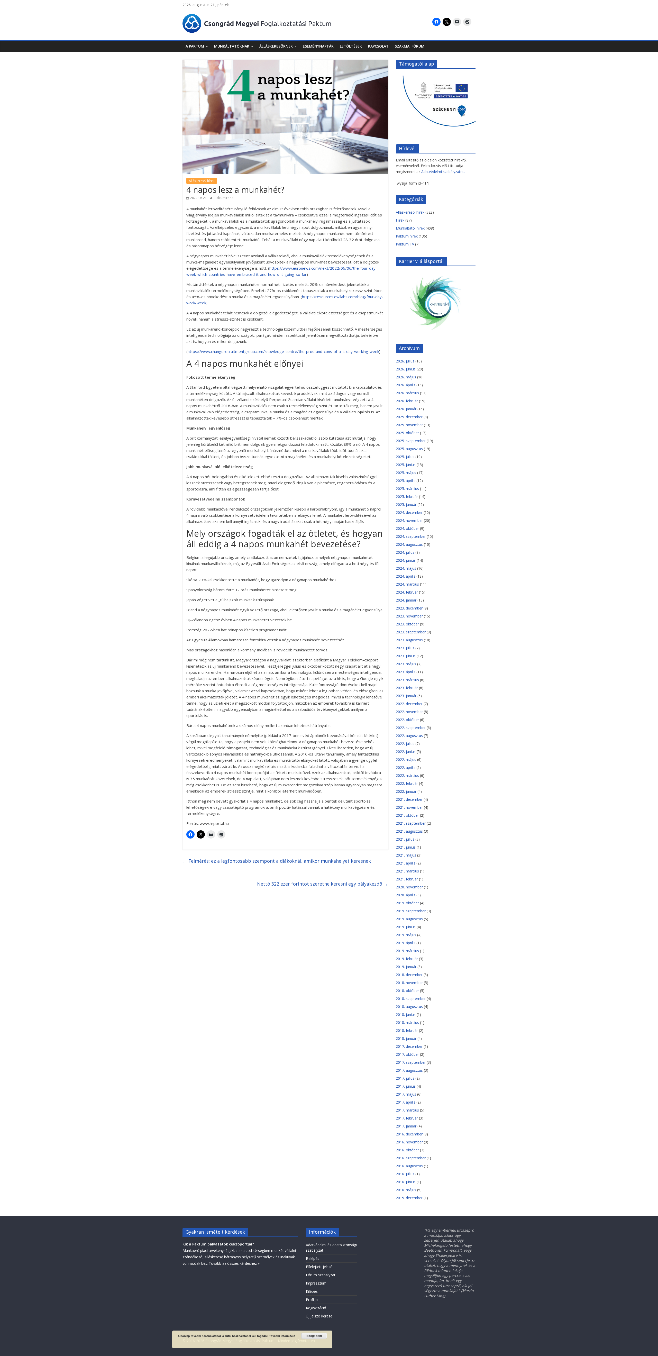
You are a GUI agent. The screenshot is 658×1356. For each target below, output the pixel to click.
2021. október (407, 815)
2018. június (406, 1014)
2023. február (407, 687)
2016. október (407, 1150)
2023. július (405, 647)
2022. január (406, 791)
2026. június (406, 369)
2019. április (405, 942)
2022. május (406, 759)
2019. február (407, 958)
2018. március (407, 1022)
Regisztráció (316, 1307)
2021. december (409, 799)
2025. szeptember (411, 440)
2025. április (405, 480)
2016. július (405, 1173)
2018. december (409, 974)
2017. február (407, 1118)
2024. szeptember (411, 536)
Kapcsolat (378, 46)
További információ (282, 1336)
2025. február (407, 496)
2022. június (406, 751)
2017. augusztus (409, 1070)
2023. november (409, 616)
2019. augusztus (409, 918)
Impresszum (316, 1283)
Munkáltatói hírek (410, 228)
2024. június (406, 560)
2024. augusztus (409, 544)
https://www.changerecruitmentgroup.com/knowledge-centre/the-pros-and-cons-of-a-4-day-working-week (283, 351)
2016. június (406, 1181)
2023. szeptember (411, 632)
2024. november (409, 520)
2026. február (407, 400)
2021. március (407, 871)
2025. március (407, 488)
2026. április (405, 385)
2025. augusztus (409, 448)
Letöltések (351, 46)
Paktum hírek (407, 236)
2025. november (409, 424)
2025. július (405, 456)
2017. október (407, 1054)
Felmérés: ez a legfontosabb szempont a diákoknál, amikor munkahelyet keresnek (276, 861)
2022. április (405, 767)
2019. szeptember (411, 910)
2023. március (407, 679)
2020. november (409, 887)
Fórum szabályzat (320, 1274)
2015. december (409, 1197)
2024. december (409, 512)
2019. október (407, 902)
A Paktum (195, 46)
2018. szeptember (411, 998)
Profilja (312, 1299)
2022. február (407, 783)
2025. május (406, 472)
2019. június (406, 926)
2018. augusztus (409, 1006)
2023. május (406, 663)
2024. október (407, 528)
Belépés (312, 1258)
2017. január (406, 1126)
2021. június (406, 847)
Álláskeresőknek (276, 46)
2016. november (409, 1142)
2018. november (409, 982)
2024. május (406, 568)
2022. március (407, 775)
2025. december (409, 416)
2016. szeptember (411, 1157)
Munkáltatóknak (231, 46)
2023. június (406, 655)
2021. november (409, 807)
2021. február (407, 879)
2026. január (406, 408)
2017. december (409, 1046)
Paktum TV (405, 244)
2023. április (405, 671)
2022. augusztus (409, 735)
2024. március (407, 584)
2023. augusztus (409, 640)
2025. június (406, 464)
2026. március (407, 392)
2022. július (405, 743)
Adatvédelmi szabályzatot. (443, 171)
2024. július (405, 552)
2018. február (407, 1030)
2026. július (405, 361)
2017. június (406, 1086)
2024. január (406, 600)
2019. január (406, 966)
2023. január (406, 695)
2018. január (406, 1038)
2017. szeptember (411, 1062)
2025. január (406, 504)
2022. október (407, 719)
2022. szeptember (411, 727)
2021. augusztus (409, 831)
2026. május (406, 377)
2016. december (409, 1134)
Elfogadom (314, 1335)
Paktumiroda (224, 198)
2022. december (409, 703)
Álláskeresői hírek (201, 181)
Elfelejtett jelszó (319, 1266)
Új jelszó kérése (319, 1316)
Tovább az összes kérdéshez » (234, 1263)
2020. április (405, 895)
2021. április (405, 863)
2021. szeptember (411, 823)
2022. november (409, 711)
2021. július (405, 839)
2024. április (405, 576)
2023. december (409, 608)
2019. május (406, 934)
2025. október (407, 432)
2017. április (405, 1102)
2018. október (407, 990)
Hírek (400, 220)
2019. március (407, 950)
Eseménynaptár (318, 46)
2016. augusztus (409, 1165)
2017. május (406, 1094)
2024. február (407, 592)
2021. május (406, 855)
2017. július (405, 1078)
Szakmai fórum (409, 46)
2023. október (407, 624)
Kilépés (312, 1291)
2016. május (406, 1189)
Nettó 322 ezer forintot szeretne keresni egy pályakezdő (322, 884)
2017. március (407, 1110)
